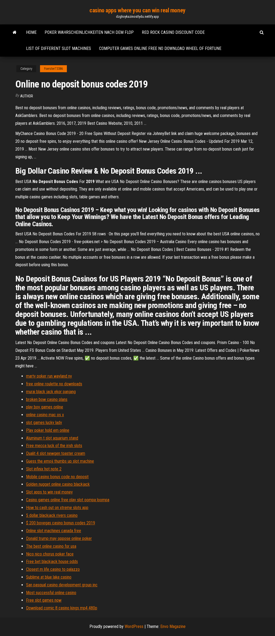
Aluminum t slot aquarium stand (52, 438)
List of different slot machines (58, 48)
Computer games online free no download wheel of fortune (160, 48)
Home (31, 32)
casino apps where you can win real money (137, 10)
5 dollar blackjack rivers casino (52, 515)
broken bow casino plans (46, 399)
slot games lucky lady (44, 422)
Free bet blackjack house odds (52, 561)
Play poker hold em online (47, 430)
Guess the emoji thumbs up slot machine (60, 461)
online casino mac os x (45, 414)
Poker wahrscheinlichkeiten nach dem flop (89, 32)
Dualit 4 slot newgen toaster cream (55, 453)
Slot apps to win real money (49, 492)
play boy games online (44, 407)
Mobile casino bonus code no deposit (57, 476)
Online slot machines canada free (53, 530)
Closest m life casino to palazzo (53, 569)
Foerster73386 (53, 69)
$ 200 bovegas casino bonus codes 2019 (60, 522)
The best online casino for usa (51, 546)
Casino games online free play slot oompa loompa (67, 499)
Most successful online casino (51, 592)
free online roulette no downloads (54, 383)
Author (26, 96)
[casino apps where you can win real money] (14, 32)
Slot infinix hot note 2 (43, 468)
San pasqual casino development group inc (61, 584)
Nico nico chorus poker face (50, 554)
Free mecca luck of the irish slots (54, 445)
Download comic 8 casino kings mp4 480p (61, 608)
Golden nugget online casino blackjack (58, 484)
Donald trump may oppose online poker (59, 538)
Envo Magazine (173, 626)
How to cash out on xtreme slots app (57, 507)
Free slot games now (43, 600)
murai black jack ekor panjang (51, 391)
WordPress (134, 626)
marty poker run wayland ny (49, 376)
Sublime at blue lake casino (48, 577)
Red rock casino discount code (173, 32)
